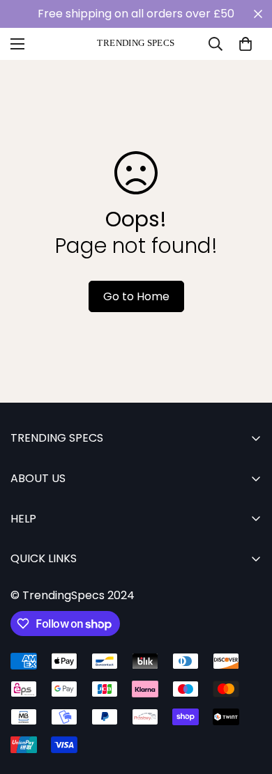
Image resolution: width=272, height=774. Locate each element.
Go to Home (136, 296)
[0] (245, 44)
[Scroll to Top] (247, 700)
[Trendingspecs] (136, 44)
